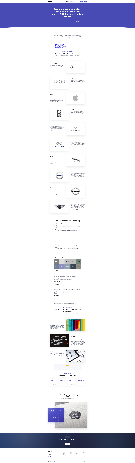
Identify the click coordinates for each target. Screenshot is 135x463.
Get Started (67, 443)
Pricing (64, 1)
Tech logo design (53, 380)
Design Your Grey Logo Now (67, 24)
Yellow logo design (71, 384)
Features (64, 452)
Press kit (77, 453)
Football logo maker (80, 384)
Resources (74, 1)
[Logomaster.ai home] (50, 1)
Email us (83, 452)
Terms (86, 461)
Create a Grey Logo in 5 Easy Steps (59, 47)
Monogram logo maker (81, 380)
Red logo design (71, 381)
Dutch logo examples (62, 380)
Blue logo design (71, 380)
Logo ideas (71, 453)
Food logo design (53, 381)
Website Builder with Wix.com (72, 456)
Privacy (84, 461)
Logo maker (71, 452)
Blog (76, 452)
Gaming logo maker (80, 381)
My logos (71, 1)
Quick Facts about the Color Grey (59, 45)
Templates (67, 1)
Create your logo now (83, 1)
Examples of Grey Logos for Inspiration (59, 44)
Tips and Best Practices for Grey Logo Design (60, 46)
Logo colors (71, 454)
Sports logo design (53, 384)
